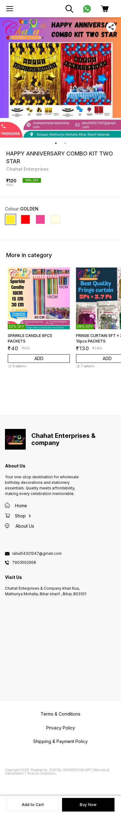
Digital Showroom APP (70, 770)
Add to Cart (33, 804)
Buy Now (88, 804)
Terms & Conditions (41, 773)
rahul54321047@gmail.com (37, 553)
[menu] (9, 8)
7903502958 (24, 562)
